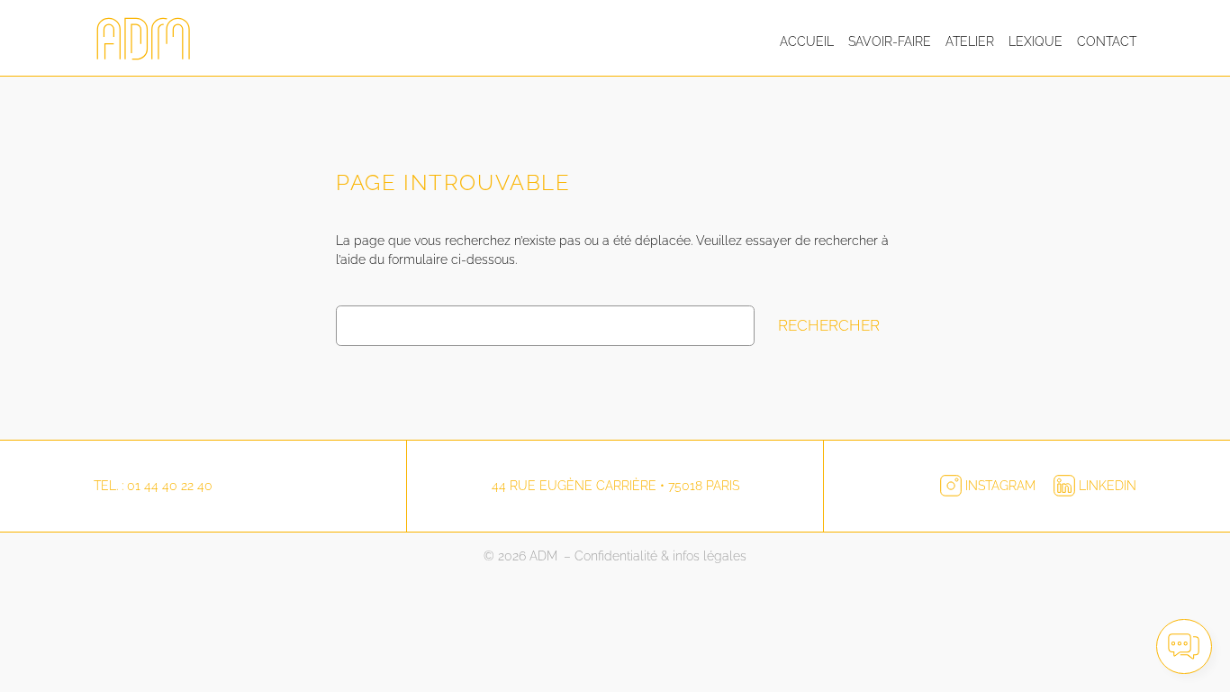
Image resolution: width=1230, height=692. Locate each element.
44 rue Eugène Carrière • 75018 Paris (615, 485)
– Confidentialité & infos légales (655, 556)
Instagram (1000, 485)
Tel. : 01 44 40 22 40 (153, 485)
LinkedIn (1105, 485)
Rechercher (829, 325)
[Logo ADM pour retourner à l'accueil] (148, 41)
